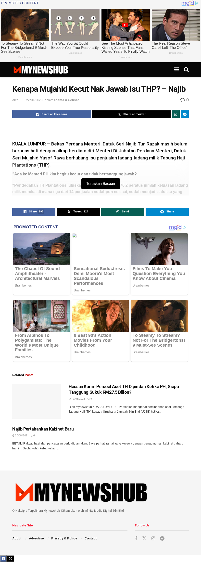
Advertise (36, 538)
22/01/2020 (34, 100)
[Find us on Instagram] (153, 538)
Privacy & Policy (64, 538)
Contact (91, 538)
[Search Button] (186, 69)
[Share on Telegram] (185, 114)
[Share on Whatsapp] (176, 114)
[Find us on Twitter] (144, 538)
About (16, 538)
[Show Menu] (176, 69)
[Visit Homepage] (40, 70)
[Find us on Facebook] (136, 538)
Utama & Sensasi (67, 100)
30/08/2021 (21, 435)
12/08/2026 (78, 398)
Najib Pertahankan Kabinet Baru (43, 428)
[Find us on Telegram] (162, 538)
